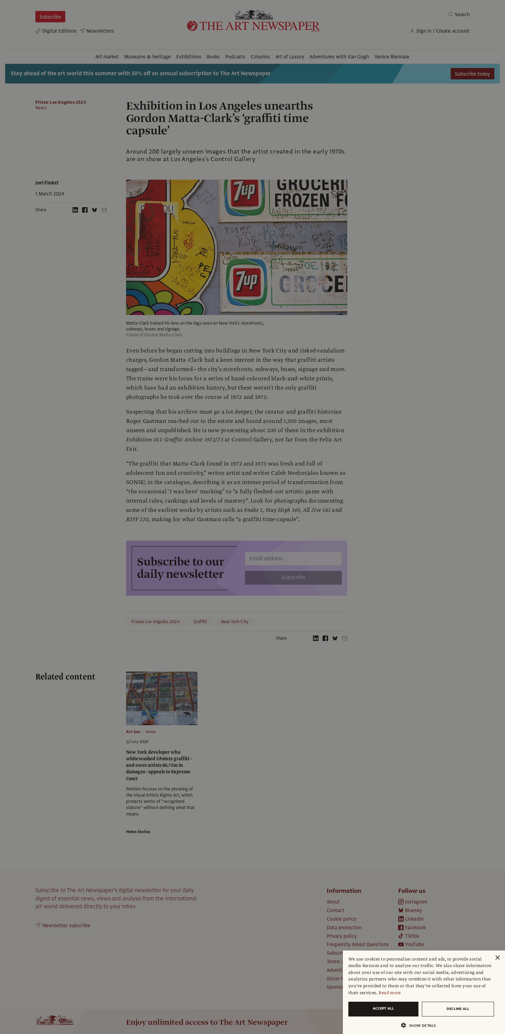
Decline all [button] (458, 1008)
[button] (421, 1025)
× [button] (497, 957)
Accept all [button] (383, 1008)
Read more (390, 993)
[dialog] (424, 992)
